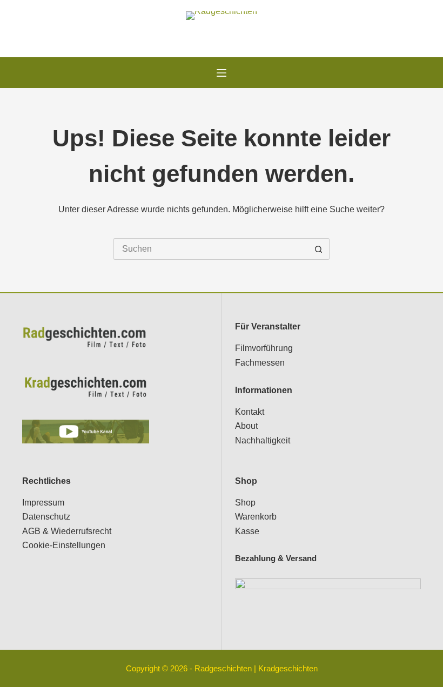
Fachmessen (260, 362)
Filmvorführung (264, 348)
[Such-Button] (319, 249)
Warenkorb (256, 516)
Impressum (43, 502)
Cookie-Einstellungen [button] (63, 545)
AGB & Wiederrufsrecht (66, 531)
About (246, 425)
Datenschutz (46, 516)
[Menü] (221, 73)
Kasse (247, 531)
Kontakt (249, 411)
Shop (245, 502)
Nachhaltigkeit (262, 440)
